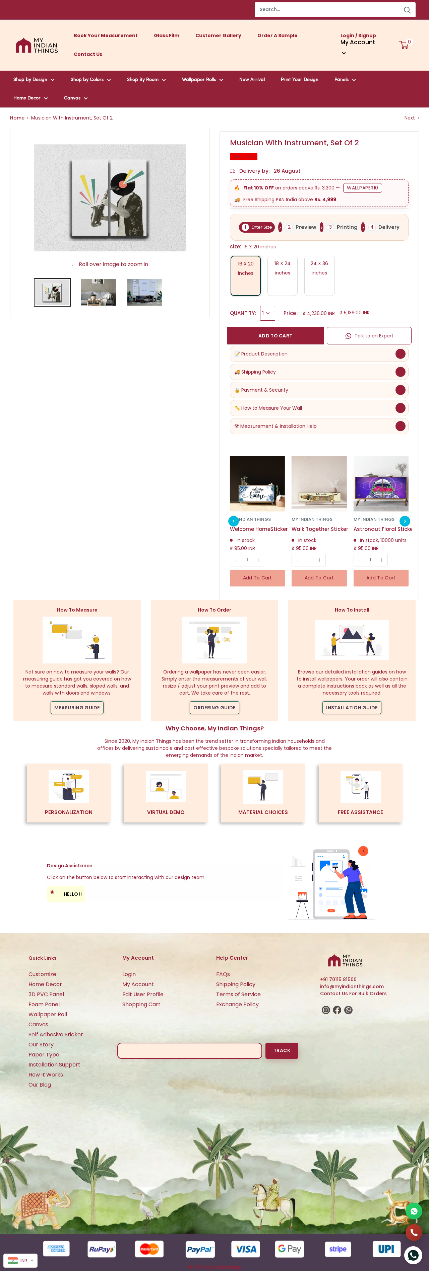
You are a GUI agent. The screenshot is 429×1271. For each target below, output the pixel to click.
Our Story (41, 1044)
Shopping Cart (141, 1004)
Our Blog (39, 1085)
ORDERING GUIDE (214, 707)
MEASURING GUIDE (77, 707)
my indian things (250, 519)
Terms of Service (238, 994)
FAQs (223, 974)
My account (358, 42)
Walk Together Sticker (320, 529)
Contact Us (88, 54)
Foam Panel (44, 1004)
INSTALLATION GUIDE (351, 707)
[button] (233, 521)
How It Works (45, 1075)
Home (17, 117)
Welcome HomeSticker (259, 529)
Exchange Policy (237, 1004)
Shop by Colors (87, 79)
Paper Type (43, 1054)
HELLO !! (66, 892)
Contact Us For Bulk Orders (353, 993)
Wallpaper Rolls (199, 79)
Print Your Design (299, 79)
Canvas (72, 98)
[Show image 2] (98, 292)
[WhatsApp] (414, 1211)
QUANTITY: (243, 313)
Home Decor (27, 98)
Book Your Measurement (106, 35)
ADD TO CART (275, 335)
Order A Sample (277, 35)
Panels (341, 79)
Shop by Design (30, 79)
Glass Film (166, 35)
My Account (138, 984)
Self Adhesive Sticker (55, 1034)
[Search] (407, 9)
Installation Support (54, 1064)
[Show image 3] (144, 292)
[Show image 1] (52, 292)
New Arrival (252, 79)
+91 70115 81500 (338, 979)
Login (129, 974)
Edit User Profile (143, 994)
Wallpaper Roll (47, 1014)
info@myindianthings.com (352, 986)
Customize (42, 974)
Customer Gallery (218, 35)
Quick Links (42, 958)
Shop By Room (143, 79)
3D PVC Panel (46, 994)
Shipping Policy (235, 984)
